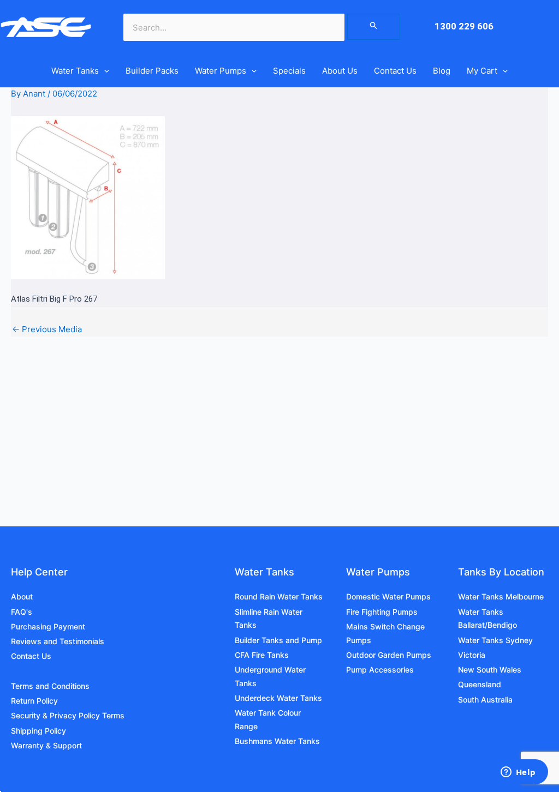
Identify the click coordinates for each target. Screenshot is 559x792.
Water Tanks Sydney (495, 640)
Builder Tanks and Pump (278, 640)
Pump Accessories (380, 669)
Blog (441, 70)
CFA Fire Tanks (262, 654)
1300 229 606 (464, 26)
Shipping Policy (38, 730)
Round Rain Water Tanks (279, 596)
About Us (340, 70)
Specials (289, 70)
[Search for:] (374, 26)
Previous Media (47, 329)
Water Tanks (75, 70)
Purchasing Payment (48, 626)
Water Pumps (220, 70)
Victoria (471, 654)
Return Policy (34, 700)
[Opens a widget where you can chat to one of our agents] (518, 773)
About (22, 596)
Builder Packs (152, 70)
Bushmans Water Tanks (277, 741)
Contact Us (395, 70)
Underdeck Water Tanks (278, 698)
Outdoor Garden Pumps (388, 654)
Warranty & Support (46, 745)
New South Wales (489, 669)
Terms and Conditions (50, 686)
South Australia (485, 699)
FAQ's (21, 611)
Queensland (479, 684)
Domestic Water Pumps (388, 596)
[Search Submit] (374, 27)
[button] (104, 71)
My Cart (482, 70)
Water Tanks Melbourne (501, 596)
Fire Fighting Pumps (382, 611)
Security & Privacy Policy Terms (67, 715)
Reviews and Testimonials (57, 641)
